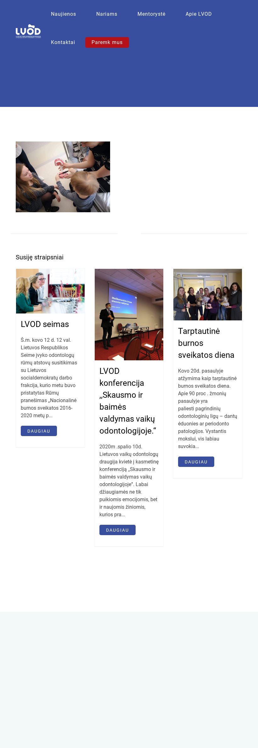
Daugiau (38, 431)
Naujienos (63, 14)
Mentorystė (151, 14)
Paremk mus (107, 42)
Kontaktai (63, 42)
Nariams (106, 14)
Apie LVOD (199, 14)
